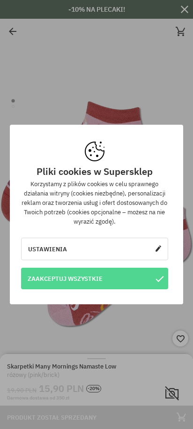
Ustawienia (47, 249)
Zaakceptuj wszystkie (65, 278)
